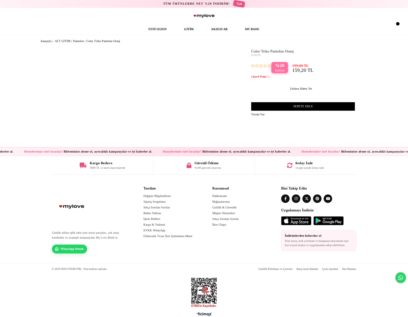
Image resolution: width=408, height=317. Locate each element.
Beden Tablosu (152, 213)
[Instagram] (296, 198)
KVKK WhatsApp (154, 230)
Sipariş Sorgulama (154, 201)
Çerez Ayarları (330, 268)
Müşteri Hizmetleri (223, 213)
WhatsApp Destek (72, 248)
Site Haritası (349, 268)
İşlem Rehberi (151, 219)
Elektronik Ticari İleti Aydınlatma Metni (167, 236)
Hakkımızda (219, 196)
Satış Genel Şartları (307, 268)
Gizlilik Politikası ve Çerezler (275, 268)
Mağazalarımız (221, 201)
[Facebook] (285, 198)
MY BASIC (252, 29)
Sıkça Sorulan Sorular (156, 207)
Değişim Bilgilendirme (157, 196)
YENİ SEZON (157, 29)
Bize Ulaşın (219, 224)
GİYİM (189, 29)
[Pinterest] (317, 198)
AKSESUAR (219, 29)
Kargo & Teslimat (154, 224)
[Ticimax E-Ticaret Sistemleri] (204, 315)
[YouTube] (328, 198)
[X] (306, 198)
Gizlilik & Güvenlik (224, 207)
